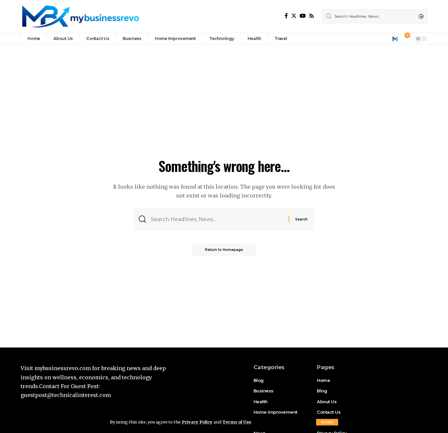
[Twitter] (294, 15)
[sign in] (394, 38)
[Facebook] (286, 15)
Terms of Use (236, 421)
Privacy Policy (197, 421)
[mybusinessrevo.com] (80, 16)
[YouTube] (302, 15)
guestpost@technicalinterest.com (66, 395)
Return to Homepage (224, 250)
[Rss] (311, 15)
